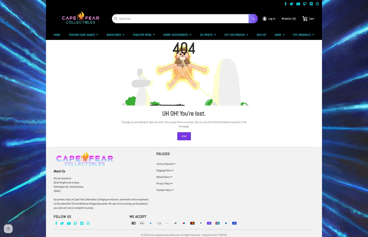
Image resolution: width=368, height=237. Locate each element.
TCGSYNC (222, 235)
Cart (311, 18)
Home (57, 34)
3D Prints (207, 34)
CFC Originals (302, 34)
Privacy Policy (163, 183)
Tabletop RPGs (143, 34)
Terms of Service (164, 164)
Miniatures (114, 34)
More (279, 34)
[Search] (253, 18)
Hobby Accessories (176, 34)
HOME (184, 136)
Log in (272, 18)
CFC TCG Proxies (235, 34)
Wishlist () (289, 18)
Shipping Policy (163, 170)
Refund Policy (163, 177)
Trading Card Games (82, 34)
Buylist (261, 34)
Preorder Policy (163, 190)
